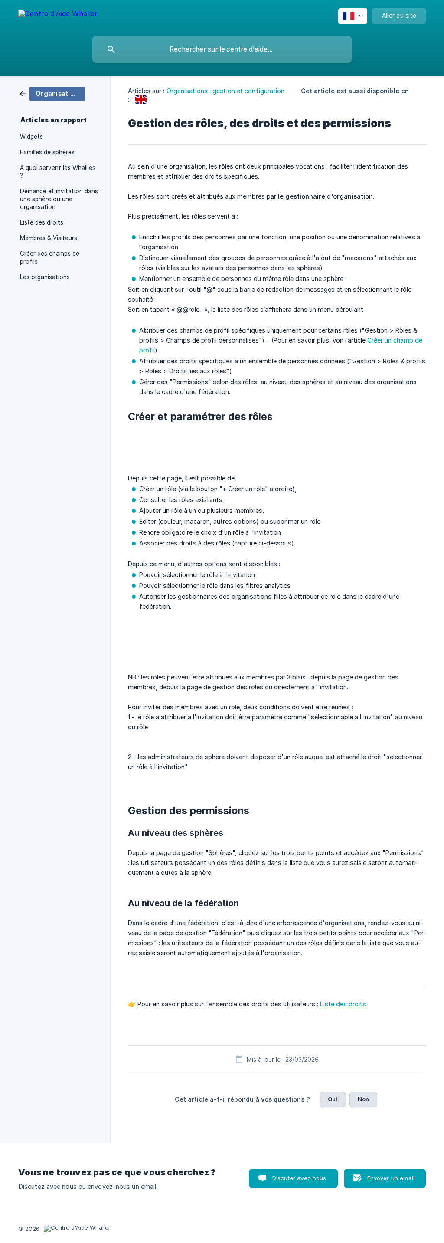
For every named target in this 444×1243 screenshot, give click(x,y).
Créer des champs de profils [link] (49, 257)
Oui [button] (332, 1099)
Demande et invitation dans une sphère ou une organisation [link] (59, 199)
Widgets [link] (31, 136)
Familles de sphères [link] (47, 152)
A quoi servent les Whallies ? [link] (57, 171)
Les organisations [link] (45, 277)
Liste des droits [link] (41, 222)
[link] (52, 93)
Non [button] (363, 1099)
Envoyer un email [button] (391, 1177)
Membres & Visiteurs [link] (48, 238)
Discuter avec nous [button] (299, 1177)
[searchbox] (222, 49)
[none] (58, 15)
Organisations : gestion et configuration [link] (225, 91)
